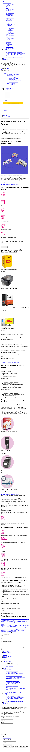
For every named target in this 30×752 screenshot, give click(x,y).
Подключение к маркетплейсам (10, 13)
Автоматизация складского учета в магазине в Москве (14, 621)
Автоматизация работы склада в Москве (10, 630)
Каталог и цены (7, 652)
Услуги (5, 49)
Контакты (5, 59)
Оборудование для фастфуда (9, 31)
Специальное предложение (9, 26)
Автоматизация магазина (10, 5)
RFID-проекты (9, 45)
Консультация (4, 138)
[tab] (12, 74)
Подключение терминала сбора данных (15, 53)
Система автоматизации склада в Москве (12, 631)
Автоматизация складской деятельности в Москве (15, 626)
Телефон (3, 720)
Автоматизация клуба (11, 684)
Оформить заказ (13, 103)
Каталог (5, 73)
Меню (5, 110)
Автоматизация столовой (10, 39)
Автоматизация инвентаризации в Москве (11, 619)
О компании (6, 651)
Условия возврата (21, 664)
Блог (4, 58)
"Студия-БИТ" (9, 666)
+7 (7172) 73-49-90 (7, 661)
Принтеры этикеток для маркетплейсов (9, 43)
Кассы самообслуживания (10, 24)
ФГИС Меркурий (10, 689)
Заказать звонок (7, 738)
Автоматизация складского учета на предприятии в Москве (15, 627)
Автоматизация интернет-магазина (10, 10)
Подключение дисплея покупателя (14, 57)
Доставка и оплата (7, 656)
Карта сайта (13, 664)
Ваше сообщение (5, 727)
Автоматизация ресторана (10, 29)
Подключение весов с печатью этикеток (15, 55)
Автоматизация (7, 3)
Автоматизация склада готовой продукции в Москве (13, 629)
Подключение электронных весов (14, 54)
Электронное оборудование (12, 77)
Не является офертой (5, 664)
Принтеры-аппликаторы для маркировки (10, 20)
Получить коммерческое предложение (10, 184)
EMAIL (2, 722)
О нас (4, 1)
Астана (2, 69)
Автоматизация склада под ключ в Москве (11, 625)
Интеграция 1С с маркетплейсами (14, 676)
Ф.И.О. (3, 717)
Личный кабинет (9, 88)
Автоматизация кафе (11, 683)
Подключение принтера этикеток (14, 52)
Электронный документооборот (10, 47)
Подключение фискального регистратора (16, 50)
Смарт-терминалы (10, 83)
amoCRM (8, 40)
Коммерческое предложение (14, 138)
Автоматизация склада (11, 672)
